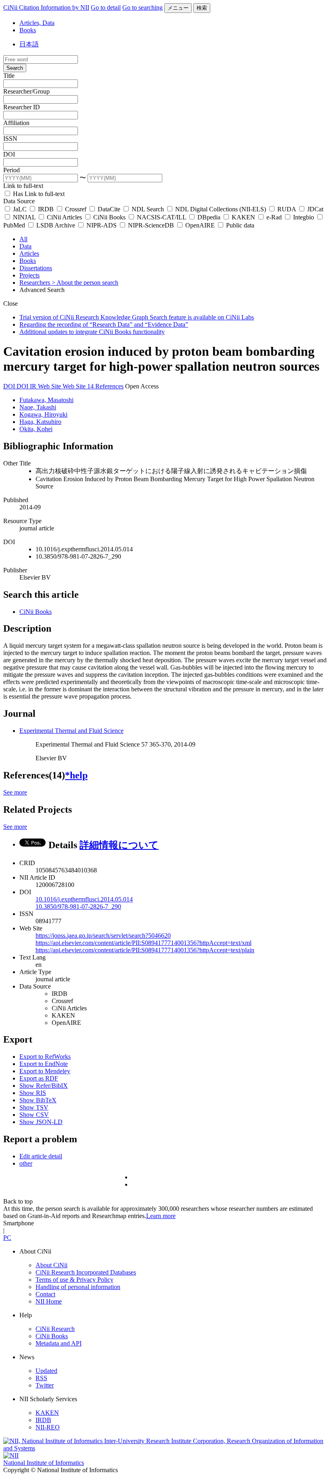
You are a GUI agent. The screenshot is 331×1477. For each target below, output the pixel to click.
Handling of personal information (78, 1286)
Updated (46, 1370)
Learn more (161, 1215)
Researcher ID (21, 107)
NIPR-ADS (101, 225)
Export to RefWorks (45, 1056)
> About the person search (85, 282)
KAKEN (243, 217)
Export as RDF (38, 1078)
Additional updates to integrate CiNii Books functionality (92, 331)
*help (76, 775)
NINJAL (24, 217)
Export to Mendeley (44, 1071)
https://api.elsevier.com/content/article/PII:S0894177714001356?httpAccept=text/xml (143, 942)
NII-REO (48, 1427)
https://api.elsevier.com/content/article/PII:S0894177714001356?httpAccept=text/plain (145, 950)
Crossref (75, 209)
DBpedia (209, 217)
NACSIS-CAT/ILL (161, 217)
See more (15, 792)
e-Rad (274, 217)
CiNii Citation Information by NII (46, 7)
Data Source (19, 201)
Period (11, 170)
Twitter (45, 1385)
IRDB (45, 209)
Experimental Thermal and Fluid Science (71, 730)
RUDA (286, 209)
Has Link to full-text (38, 193)
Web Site (50, 386)
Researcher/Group (26, 91)
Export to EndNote (43, 1063)
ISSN (10, 138)
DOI (9, 154)
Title (9, 75)
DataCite (109, 209)
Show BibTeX (38, 1100)
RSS (41, 1378)
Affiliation (16, 122)
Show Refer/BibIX (43, 1085)
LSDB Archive (56, 225)
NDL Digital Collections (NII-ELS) (221, 209)
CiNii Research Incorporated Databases (86, 1272)
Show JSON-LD (41, 1121)
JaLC (19, 209)
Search (14, 68)
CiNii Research (55, 1328)
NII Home (49, 1301)
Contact (45, 1294)
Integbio (303, 217)
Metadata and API (59, 1343)
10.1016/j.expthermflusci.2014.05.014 (84, 899)
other (25, 1163)
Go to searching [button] (142, 7)
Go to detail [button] (106, 7)
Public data (239, 225)
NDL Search (148, 209)
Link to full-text (23, 185)
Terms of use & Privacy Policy (74, 1279)
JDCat (314, 209)
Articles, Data (36, 22)
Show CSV (34, 1114)
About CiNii (51, 1265)
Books (27, 30)
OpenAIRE (200, 225)
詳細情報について (119, 845)
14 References (105, 386)
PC (7, 1237)
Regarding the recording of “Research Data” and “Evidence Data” (103, 324)
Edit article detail (40, 1156)
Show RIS (32, 1092)
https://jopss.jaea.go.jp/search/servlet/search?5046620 (103, 935)
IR (34, 386)
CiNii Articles (64, 217)
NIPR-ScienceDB (151, 225)
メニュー (178, 8)
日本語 (29, 44)
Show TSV (33, 1107)
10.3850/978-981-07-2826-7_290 (78, 906)
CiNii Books (109, 217)
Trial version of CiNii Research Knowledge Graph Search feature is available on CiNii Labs (136, 317)
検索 (202, 8)
